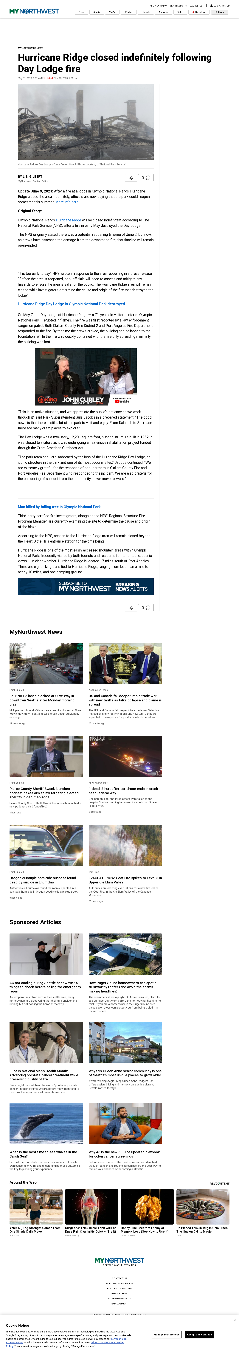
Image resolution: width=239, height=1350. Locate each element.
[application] (86, 377)
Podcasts (163, 12)
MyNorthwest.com (116, 1315)
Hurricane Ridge (68, 220)
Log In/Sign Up (221, 6)
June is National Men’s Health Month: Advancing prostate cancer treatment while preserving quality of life (44, 1075)
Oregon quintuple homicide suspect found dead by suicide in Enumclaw (43, 880)
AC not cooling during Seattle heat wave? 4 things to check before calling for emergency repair (45, 987)
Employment (119, 1303)
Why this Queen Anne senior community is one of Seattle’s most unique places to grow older (125, 1073)
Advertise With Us (119, 1298)
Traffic (112, 12)
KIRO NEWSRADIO (158, 6)
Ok (235, 1320)
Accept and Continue (199, 1334)
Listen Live (200, 12)
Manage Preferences (166, 1334)
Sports (97, 12)
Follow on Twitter (119, 1288)
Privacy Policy (14, 1342)
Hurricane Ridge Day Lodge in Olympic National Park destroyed (71, 304)
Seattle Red (196, 6)
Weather (129, 12)
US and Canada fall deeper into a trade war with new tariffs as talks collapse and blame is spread (125, 700)
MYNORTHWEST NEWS (30, 48)
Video (180, 12)
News (81, 12)
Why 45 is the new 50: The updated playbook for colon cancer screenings (124, 1154)
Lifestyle (146, 12)
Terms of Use (118, 1338)
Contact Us (119, 1278)
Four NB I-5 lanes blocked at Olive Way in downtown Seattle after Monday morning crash (42, 700)
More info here (66, 202)
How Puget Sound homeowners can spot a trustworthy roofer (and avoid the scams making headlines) (122, 987)
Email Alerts (119, 1293)
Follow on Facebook (119, 1283)
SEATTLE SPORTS (178, 6)
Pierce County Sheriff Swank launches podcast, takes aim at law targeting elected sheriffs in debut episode (44, 793)
